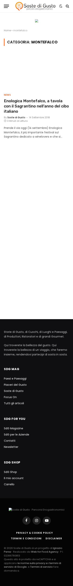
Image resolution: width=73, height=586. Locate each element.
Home (7, 30)
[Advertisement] (36, 194)
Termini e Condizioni (26, 538)
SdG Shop (10, 472)
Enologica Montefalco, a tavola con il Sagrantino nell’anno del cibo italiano (36, 106)
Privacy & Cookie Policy (34, 532)
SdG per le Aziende (16, 434)
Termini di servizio (41, 567)
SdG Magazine (13, 428)
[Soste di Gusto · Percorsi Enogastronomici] (35, 6)
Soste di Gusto (14, 391)
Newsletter (11, 447)
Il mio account (14, 478)
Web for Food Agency (44, 552)
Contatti (9, 441)
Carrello (9, 484)
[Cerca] (67, 6)
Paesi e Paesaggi (15, 379)
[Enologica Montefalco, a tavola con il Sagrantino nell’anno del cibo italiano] (36, 72)
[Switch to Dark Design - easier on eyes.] (60, 6)
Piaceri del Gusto (15, 385)
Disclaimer (54, 538)
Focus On (10, 397)
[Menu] (6, 6)
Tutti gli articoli (14, 403)
